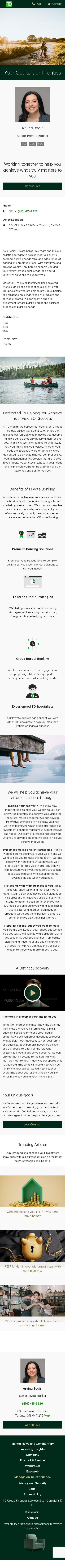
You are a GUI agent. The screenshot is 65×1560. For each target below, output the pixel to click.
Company (32, 1455)
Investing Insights (32, 1449)
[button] (32, 993)
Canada (32, 1517)
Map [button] (47, 1415)
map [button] (17, 229)
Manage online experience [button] (32, 1477)
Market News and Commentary (32, 1443)
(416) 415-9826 (28, 211)
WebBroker (32, 1466)
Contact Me (32, 186)
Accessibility (32, 1494)
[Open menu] (6, 4)
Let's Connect (33, 1124)
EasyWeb (32, 1471)
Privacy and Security (33, 1483)
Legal (32, 1489)
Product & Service (32, 1460)
